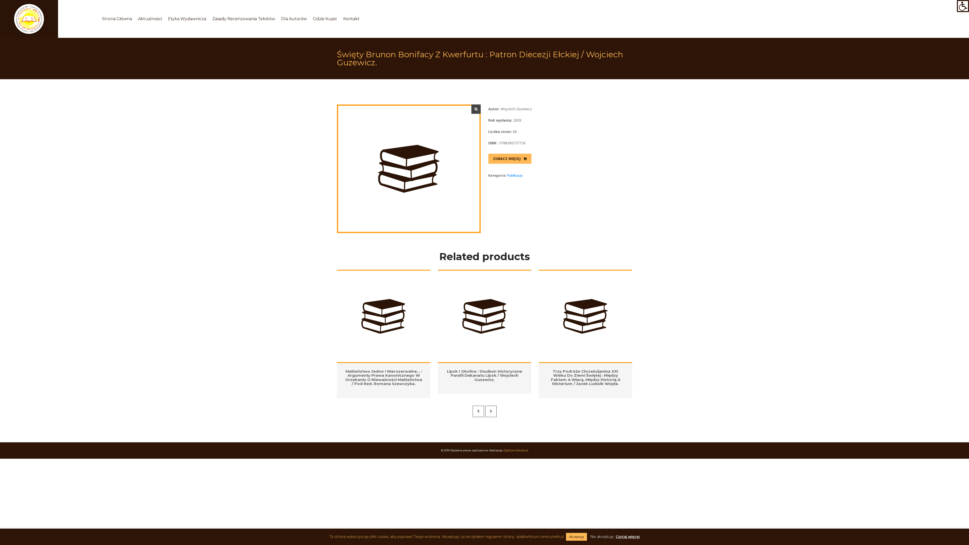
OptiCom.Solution (516, 450)
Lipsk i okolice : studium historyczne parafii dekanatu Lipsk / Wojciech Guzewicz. (484, 375)
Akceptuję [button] (576, 536)
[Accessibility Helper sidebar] (963, 6)
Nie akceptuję (601, 536)
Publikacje (515, 175)
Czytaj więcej (628, 536)
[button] (476, 109)
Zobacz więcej (507, 158)
